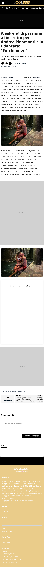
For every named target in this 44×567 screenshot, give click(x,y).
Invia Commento (32, 436)
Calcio (4, 514)
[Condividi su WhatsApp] (2, 63)
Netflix (4, 528)
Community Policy (8, 554)
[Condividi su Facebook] (6, 63)
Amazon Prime (7, 531)
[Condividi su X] (10, 63)
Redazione (5, 548)
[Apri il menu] (3, 2)
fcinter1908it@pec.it (9, 498)
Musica (4, 517)
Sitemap (5, 551)
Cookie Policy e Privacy (10, 557)
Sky (3, 534)
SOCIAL (14, 8)
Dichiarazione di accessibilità (12, 559)
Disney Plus (6, 537)
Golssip (5, 8)
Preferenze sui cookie (9, 562)
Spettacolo (5, 512)
